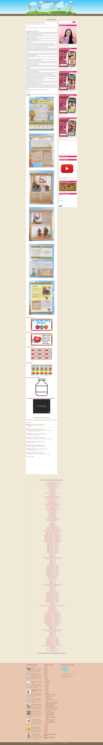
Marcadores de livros (49, 698)
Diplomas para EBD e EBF (35, 727)
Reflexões (51, 647)
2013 (45, 726)
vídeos (52, 650)
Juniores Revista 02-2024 (52, 566)
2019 (45, 673)
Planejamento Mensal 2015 (50, 713)
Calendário (52, 492)
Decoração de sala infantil (35, 711)
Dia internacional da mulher (52, 518)
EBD (30, 15)
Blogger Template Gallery (59, 743)
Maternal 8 (52, 591)
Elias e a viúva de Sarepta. (50, 711)
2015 (45, 678)
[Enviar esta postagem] (27, 25)
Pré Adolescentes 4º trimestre (51, 616)
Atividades (51, 488)
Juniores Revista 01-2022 (52, 565)
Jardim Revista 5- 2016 (52, 548)
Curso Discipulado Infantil (52, 506)
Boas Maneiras (52, 489)
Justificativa (33, 667)
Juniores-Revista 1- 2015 (51, 567)
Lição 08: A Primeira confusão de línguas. (52, 707)
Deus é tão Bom (48, 710)
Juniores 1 (51, 554)
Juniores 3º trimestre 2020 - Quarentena (52, 557)
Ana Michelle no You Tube (31, 27)
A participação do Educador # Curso (51, 483)
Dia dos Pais (52, 517)
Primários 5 (52, 633)
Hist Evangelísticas (59, 15)
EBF (52, 523)
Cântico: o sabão (48, 697)
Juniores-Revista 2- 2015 (51, 568)
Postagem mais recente (57, 29)
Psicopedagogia (35, 15)
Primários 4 (52, 632)
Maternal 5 (52, 587)
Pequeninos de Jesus (37, 743)
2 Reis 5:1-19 (28, 92)
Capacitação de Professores (52, 496)
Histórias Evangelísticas (52, 528)
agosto (47, 685)
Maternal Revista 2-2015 (51, 594)
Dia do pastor (52, 515)
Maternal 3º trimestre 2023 (52, 585)
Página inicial (57, 56)
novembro (47, 681)
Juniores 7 (51, 563)
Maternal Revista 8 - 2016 (52, 602)
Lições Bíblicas (51, 15)
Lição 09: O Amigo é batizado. (50, 703)
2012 (45, 728)
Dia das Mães (52, 513)
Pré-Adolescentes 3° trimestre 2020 (52, 622)
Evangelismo (52, 524)
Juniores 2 (51, 555)
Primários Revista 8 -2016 (52, 644)
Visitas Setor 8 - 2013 (52, 651)
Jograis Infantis (52, 553)
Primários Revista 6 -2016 (52, 642)
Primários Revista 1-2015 (52, 637)
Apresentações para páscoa (52, 485)
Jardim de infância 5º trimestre (51, 538)
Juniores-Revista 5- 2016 (51, 572)
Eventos (65, 15)
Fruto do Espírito (52, 526)
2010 (45, 730)
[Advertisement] (68, 147)
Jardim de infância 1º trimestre (51, 534)
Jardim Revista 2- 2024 (52, 545)
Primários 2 (52, 627)
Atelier (41, 15)
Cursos (52, 507)
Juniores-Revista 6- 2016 (51, 573)
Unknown (29, 429)
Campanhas (52, 494)
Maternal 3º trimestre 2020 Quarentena (52, 584)
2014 (45, 725)
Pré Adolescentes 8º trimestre (51, 621)
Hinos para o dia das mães (35, 719)
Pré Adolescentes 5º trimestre (51, 617)
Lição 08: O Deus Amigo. (49, 706)
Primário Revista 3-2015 (51, 624)
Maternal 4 (52, 586)
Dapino (68, 743)
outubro (47, 682)
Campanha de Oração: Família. (52, 493)
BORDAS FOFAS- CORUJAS (50, 705)
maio (46, 689)
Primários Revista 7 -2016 (52, 643)
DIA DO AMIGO (52, 514)
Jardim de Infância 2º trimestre (51, 535)
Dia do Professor (52, 516)
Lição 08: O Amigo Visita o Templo (51, 709)
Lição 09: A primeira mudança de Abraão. (52, 702)
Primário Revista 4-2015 (51, 625)
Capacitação (71, 15)
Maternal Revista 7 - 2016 (52, 601)
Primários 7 (52, 635)
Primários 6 (52, 634)
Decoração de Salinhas (51, 509)
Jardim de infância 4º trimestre (51, 537)
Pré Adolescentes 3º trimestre (51, 615)
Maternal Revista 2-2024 (52, 595)
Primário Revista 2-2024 (52, 623)
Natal (51, 604)
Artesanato (52, 486)
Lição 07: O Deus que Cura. (35, 22)
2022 (45, 669)
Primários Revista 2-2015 (52, 640)
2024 (45, 666)
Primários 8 (52, 636)
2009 (45, 732)
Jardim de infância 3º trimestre (51, 536)
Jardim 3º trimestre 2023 (52, 532)
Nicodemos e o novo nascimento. (51, 694)
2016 (45, 677)
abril (46, 690)
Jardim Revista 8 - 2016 (52, 552)
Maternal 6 (52, 588)
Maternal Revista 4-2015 (51, 597)
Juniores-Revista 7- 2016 (51, 574)
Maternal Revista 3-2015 (52, 596)
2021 (45, 670)
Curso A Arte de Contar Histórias (52, 504)
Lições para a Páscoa (52, 578)
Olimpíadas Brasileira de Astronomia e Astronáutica (52, 605)
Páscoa (52, 606)
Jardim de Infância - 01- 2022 (52, 533)
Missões (52, 603)
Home (27, 15)
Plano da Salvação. (52, 611)
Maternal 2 (52, 582)
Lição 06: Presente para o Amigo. (51, 722)
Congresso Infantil (52, 498)
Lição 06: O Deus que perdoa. (50, 719)
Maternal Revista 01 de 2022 (52, 592)
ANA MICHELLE (30, 433)
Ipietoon (54, 743)
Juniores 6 (51, 562)
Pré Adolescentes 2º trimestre (51, 614)
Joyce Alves (29, 424)
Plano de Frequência (52, 612)
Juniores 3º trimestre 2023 (52, 558)
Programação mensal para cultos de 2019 (52, 645)
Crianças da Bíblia (52, 502)
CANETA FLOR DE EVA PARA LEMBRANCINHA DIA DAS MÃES (36, 691)
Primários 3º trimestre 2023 (52, 631)
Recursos (51, 646)
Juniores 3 (52, 556)
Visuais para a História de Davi (36, 704)
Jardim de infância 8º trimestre (51, 542)
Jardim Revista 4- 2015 (52, 547)
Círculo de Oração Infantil (51, 497)
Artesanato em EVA (51, 487)
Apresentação (52, 484)
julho (46, 686)
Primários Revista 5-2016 (52, 641)
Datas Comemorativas (52, 508)
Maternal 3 (52, 583)
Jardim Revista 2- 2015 (52, 544)
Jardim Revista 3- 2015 (52, 546)
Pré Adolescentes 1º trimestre (51, 613)
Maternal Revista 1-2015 (51, 593)
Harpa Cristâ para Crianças (52, 527)
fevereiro (47, 693)
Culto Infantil (51, 503)
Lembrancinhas (51, 576)
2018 (45, 674)
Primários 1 (52, 626)
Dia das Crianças (52, 512)
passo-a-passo (51, 607)
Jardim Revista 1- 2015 (52, 543)
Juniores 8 (51, 564)
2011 (45, 729)
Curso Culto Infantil (52, 505)
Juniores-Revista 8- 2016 (51, 575)
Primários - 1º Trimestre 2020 (35, 734)
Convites (52, 499)
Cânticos (45, 15)
